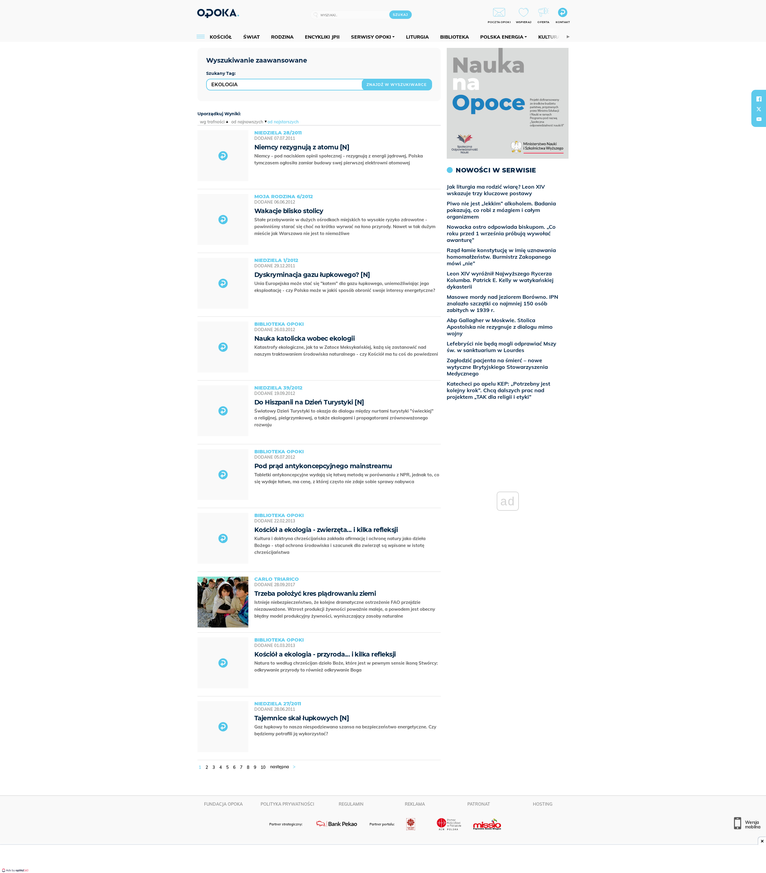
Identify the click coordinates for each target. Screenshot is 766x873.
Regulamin (351, 804)
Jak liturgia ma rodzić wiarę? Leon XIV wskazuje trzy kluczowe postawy (496, 190)
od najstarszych (283, 122)
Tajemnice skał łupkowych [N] (301, 718)
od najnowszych (247, 122)
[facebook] (759, 98)
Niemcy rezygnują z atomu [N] (301, 147)
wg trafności (212, 122)
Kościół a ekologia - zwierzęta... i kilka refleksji (326, 530)
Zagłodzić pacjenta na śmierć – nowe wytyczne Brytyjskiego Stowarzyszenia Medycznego (497, 367)
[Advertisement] (383, 859)
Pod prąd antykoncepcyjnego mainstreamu (323, 466)
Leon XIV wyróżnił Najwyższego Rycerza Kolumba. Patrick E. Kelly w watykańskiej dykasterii (500, 280)
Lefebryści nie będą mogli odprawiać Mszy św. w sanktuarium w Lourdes (501, 347)
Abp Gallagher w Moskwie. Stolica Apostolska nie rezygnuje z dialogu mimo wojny (500, 327)
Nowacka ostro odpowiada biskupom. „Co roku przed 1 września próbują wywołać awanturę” (501, 233)
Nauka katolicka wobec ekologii (304, 338)
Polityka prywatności (287, 804)
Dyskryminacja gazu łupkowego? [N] (312, 274)
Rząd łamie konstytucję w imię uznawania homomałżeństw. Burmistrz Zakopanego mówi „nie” (501, 257)
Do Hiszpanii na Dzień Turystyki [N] (309, 402)
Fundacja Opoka (223, 804)
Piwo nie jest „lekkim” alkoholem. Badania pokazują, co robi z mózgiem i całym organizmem (501, 210)
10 (263, 767)
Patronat (478, 804)
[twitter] (759, 109)
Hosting (542, 804)
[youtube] (759, 119)
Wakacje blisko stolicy (288, 211)
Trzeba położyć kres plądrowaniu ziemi (315, 593)
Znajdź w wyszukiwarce (397, 84)
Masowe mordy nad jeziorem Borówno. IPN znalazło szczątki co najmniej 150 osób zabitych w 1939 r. (502, 303)
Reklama (415, 804)
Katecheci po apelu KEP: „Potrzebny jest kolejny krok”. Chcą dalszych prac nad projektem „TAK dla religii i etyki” (498, 390)
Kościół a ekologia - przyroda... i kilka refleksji (325, 654)
